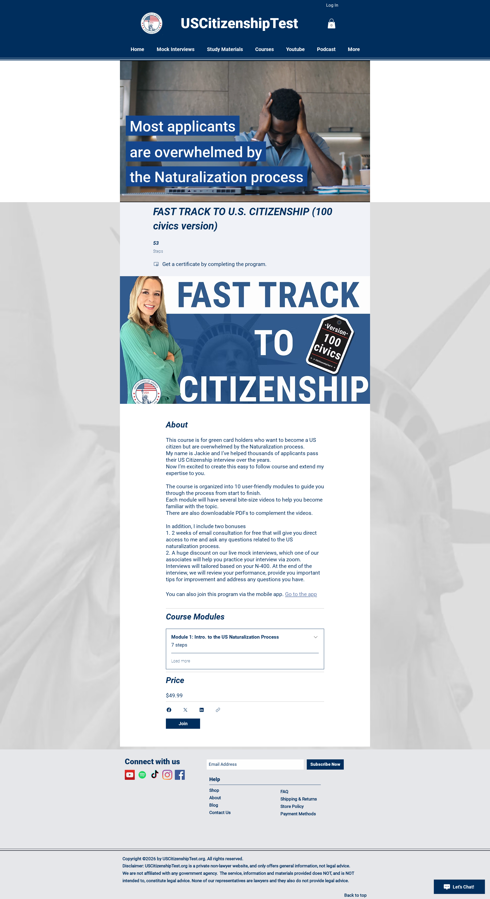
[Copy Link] (218, 710)
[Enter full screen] (363, 195)
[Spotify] (142, 775)
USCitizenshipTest (239, 23)
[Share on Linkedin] (202, 710)
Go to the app (301, 594)
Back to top (355, 895)
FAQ (284, 791)
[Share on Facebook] (169, 710)
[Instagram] (167, 775)
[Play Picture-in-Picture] (354, 195)
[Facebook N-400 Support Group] (180, 775)
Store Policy (292, 806)
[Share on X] (185, 710)
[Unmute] (135, 195)
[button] (331, 23)
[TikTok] (155, 775)
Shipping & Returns (299, 798)
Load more (180, 661)
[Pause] (126, 195)
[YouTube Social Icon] (130, 775)
